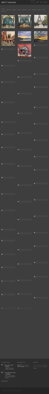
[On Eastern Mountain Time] (24, 155)
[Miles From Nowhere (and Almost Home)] (8, 299)
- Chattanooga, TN (23, 365)
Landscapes (34, 9)
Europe (29, 9)
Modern (39, 9)
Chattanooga (8, 9)
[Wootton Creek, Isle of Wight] (24, 83)
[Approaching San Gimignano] (8, 168)
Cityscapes (14, 9)
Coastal (19, 9)
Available (3, 9)
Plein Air (43, 9)
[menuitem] (33, 2)
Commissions (24, 9)
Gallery (8, 21)
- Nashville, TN (23, 366)
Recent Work (3, 11)
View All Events (4, 381)
